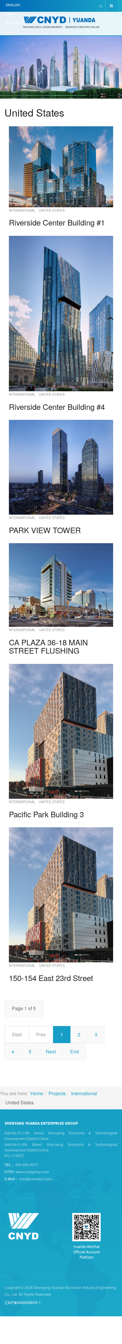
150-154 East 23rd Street (51, 977)
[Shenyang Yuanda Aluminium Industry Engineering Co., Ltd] (61, 24)
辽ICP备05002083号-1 (22, 1302)
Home (36, 1093)
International (84, 1093)
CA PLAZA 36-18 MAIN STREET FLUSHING (48, 646)
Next (51, 1051)
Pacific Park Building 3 (46, 813)
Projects (57, 1093)
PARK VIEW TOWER (45, 529)
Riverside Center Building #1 (57, 222)
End (74, 1051)
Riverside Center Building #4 (57, 406)
